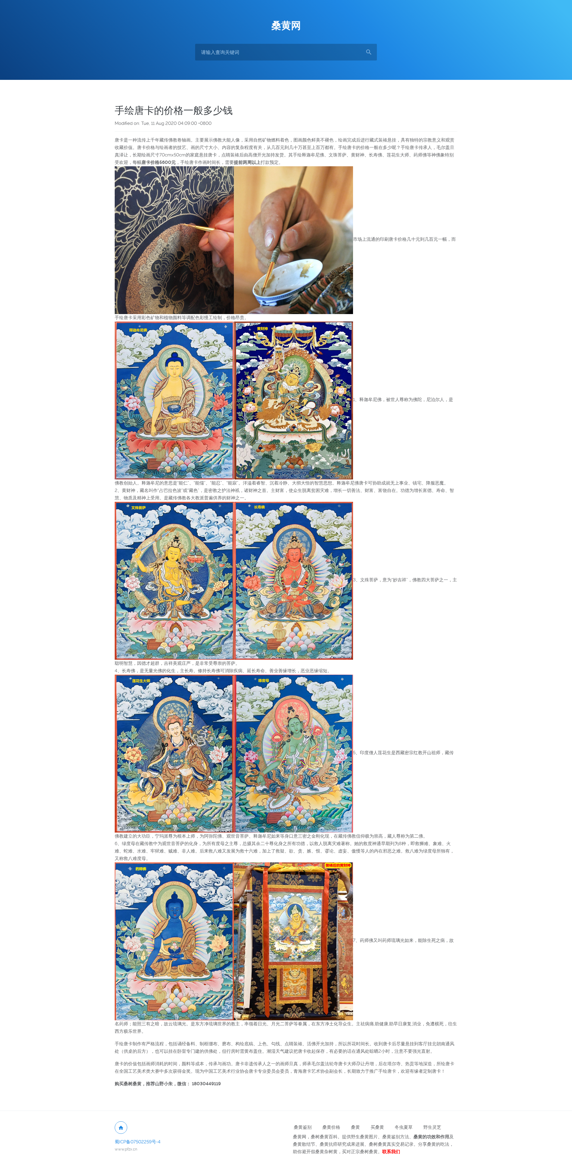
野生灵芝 (432, 1127)
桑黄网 (286, 25)
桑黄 (355, 1127)
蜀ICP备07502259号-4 (138, 1142)
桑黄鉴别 (303, 1127)
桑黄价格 (331, 1127)
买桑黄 (377, 1127)
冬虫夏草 (404, 1127)
